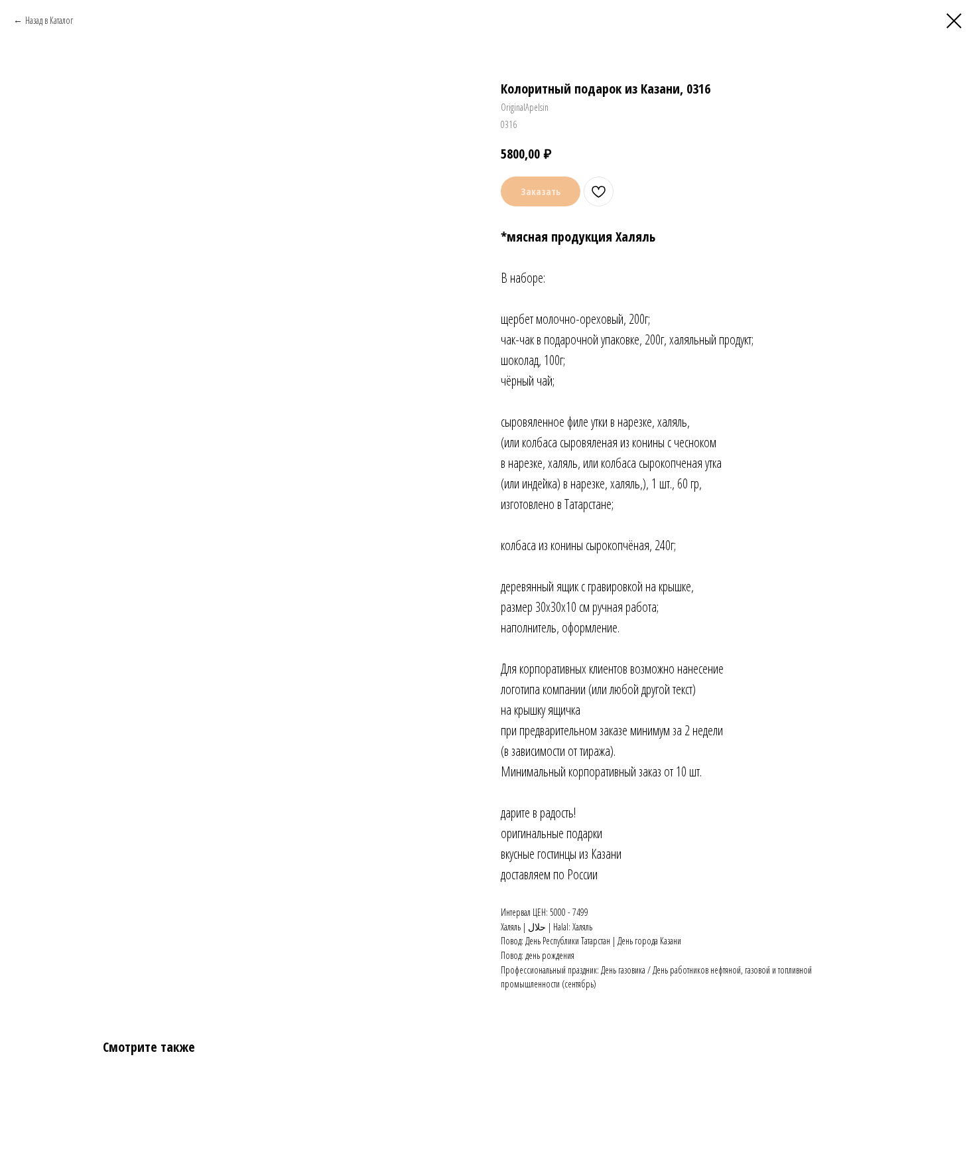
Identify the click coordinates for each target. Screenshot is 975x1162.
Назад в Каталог (49, 20)
